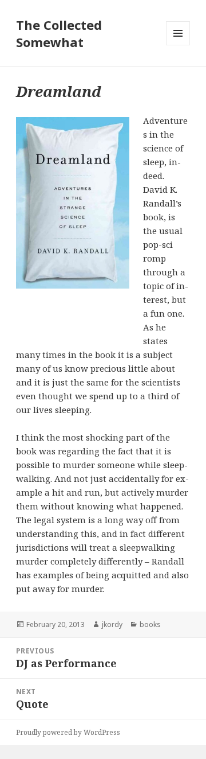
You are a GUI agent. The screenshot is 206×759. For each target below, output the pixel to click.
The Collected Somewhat (59, 33)
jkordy (112, 624)
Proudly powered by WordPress (68, 732)
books (150, 624)
